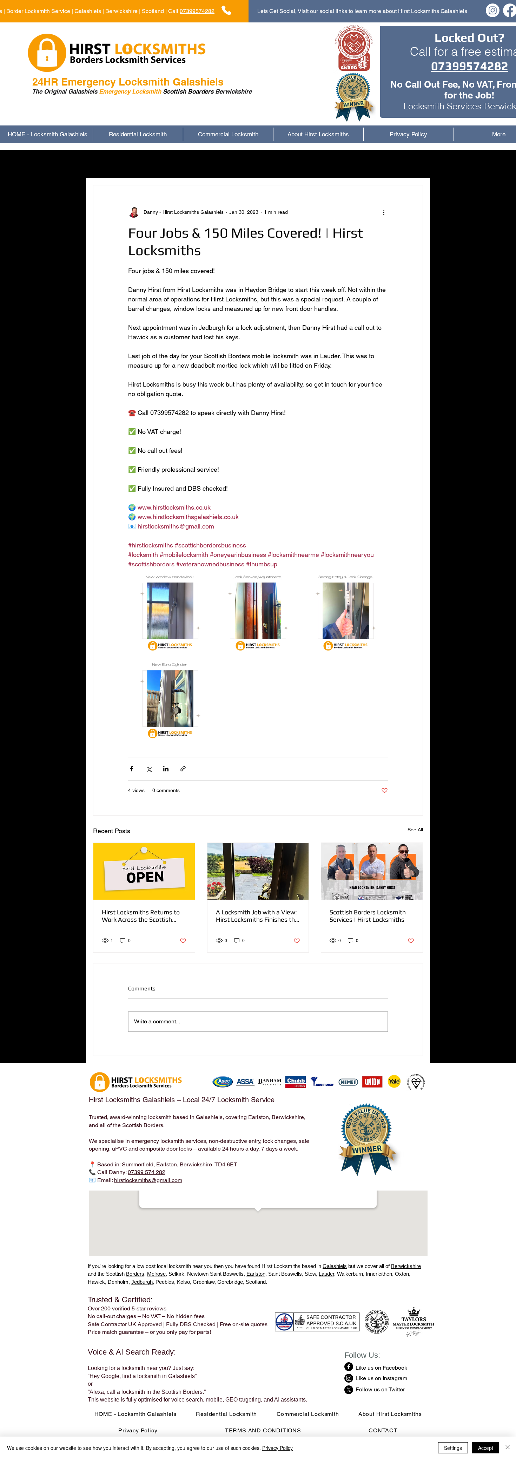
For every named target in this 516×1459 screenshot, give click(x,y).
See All (415, 829)
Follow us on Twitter (380, 1389)
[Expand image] (170, 611)
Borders (135, 1274)
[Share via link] (183, 768)
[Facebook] (348, 1366)
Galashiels (335, 1266)
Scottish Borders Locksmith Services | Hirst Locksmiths (368, 915)
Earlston (255, 1274)
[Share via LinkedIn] (166, 768)
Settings (453, 1447)
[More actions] (383, 212)
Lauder (326, 1274)
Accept (485, 1447)
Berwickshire (406, 1266)
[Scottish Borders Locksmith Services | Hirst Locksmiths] (372, 871)
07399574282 (197, 11)
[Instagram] (493, 10)
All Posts (104, 164)
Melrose (156, 1274)
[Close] (507, 1447)
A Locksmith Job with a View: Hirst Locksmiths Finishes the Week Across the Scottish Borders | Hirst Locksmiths (257, 915)
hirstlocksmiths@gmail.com (148, 1180)
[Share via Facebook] (131, 768)
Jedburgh (142, 1282)
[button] (414, 164)
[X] (348, 1389)
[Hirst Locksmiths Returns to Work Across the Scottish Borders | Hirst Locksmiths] (144, 871)
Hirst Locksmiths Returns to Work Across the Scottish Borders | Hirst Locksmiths (141, 915)
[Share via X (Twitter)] (148, 768)
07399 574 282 (146, 1172)
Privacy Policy (277, 1447)
